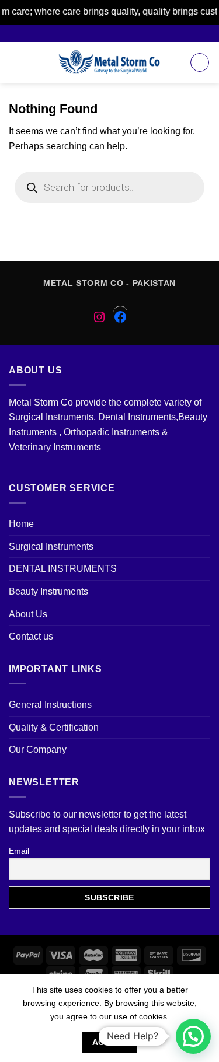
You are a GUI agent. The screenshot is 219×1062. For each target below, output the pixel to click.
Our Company (38, 749)
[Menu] (16, 62)
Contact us (31, 636)
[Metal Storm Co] (109, 62)
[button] (193, 1036)
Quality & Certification (54, 727)
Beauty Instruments (48, 591)
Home (21, 524)
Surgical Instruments (51, 546)
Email (19, 850)
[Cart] (199, 62)
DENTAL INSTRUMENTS (63, 569)
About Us (28, 614)
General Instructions (50, 705)
